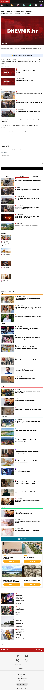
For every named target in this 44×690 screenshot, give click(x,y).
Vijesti (4, 5)
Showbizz (14, 5)
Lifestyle (20, 5)
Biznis (38, 5)
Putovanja (26, 5)
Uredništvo (22, 672)
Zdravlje (33, 5)
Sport (9, 5)
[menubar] (40, 2)
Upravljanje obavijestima (22, 684)
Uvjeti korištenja (22, 676)
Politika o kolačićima (22, 680)
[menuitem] (40, 1)
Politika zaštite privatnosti (22, 678)
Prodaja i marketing (22, 674)
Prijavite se (22, 168)
